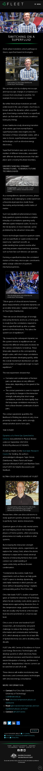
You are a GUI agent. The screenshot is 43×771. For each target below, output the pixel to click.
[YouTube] (24, 750)
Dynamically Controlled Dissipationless (19, 735)
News (7, 737)
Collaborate (13, 747)
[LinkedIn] (21, 750)
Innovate (32, 745)
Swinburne (15, 737)
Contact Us (30, 747)
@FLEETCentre (19, 712)
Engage (22, 747)
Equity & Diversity (20, 745)
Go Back (34, 731)
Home (9, 745)
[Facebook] (19, 750)
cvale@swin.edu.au (13, 696)
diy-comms (26, 733)
